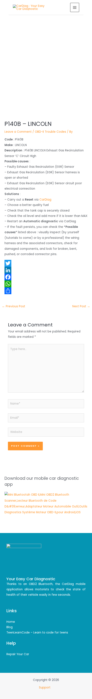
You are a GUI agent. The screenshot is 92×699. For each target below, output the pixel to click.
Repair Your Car (17, 654)
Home (10, 622)
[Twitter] (46, 263)
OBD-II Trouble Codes (50, 132)
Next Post (81, 306)
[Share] (46, 290)
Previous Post (13, 306)
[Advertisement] (46, 63)
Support (45, 687)
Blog (9, 627)
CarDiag (45, 200)
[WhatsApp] (46, 283)
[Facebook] (46, 277)
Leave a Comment (18, 132)
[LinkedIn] (46, 270)
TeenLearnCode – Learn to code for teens (37, 632)
